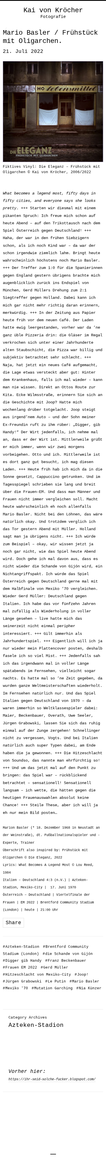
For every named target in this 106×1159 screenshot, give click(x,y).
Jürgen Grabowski (22, 981)
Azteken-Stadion (21, 947)
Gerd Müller (54, 967)
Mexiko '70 (15, 988)
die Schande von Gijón (68, 954)
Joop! (81, 975)
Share (13, 923)
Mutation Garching (52, 988)
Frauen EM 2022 (20, 967)
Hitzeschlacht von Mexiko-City (37, 975)
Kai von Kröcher (53, 10)
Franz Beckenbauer (65, 961)
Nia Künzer (88, 988)
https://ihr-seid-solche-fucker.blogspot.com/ (52, 1079)
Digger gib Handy (22, 961)
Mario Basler (84, 981)
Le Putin (55, 981)
